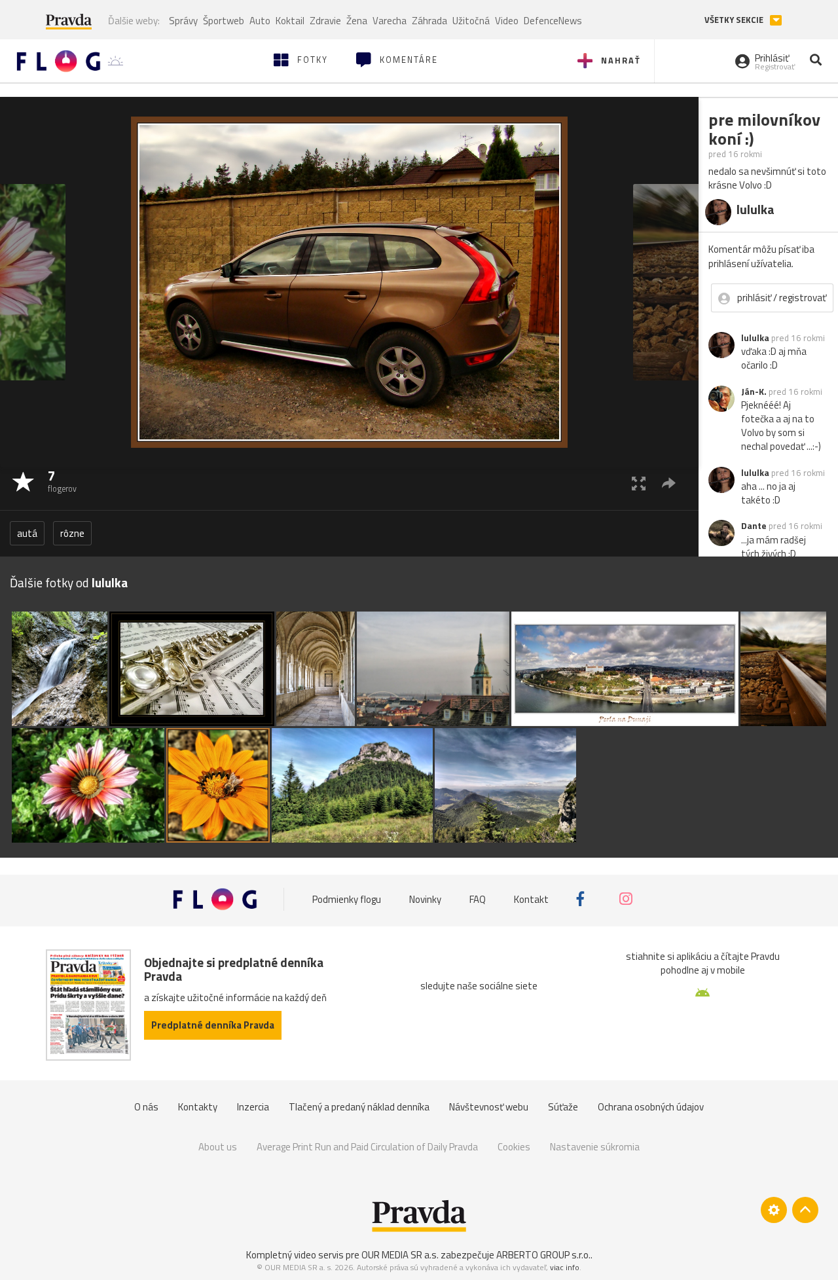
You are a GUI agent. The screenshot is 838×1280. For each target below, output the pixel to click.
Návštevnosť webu (488, 1107)
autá (27, 533)
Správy (183, 20)
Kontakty (197, 1107)
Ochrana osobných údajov (651, 1107)
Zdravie (325, 20)
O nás (146, 1107)
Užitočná (471, 20)
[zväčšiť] (639, 483)
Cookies (514, 1147)
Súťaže (563, 1107)
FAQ (477, 899)
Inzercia (253, 1107)
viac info (564, 1267)
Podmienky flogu (346, 899)
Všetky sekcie (734, 20)
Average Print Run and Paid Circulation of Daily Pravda (367, 1147)
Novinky (425, 899)
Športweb (223, 20)
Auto (259, 20)
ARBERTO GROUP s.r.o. (543, 1254)
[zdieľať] (669, 483)
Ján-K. (754, 391)
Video (507, 20)
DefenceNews (553, 20)
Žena (356, 20)
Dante (754, 525)
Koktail (290, 20)
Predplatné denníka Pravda (212, 1025)
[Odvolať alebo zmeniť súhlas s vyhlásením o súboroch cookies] (774, 1210)
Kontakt (531, 899)
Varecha (390, 20)
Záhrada (429, 20)
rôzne (72, 533)
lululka (755, 337)
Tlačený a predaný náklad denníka (359, 1107)
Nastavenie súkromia (595, 1147)
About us (217, 1147)
